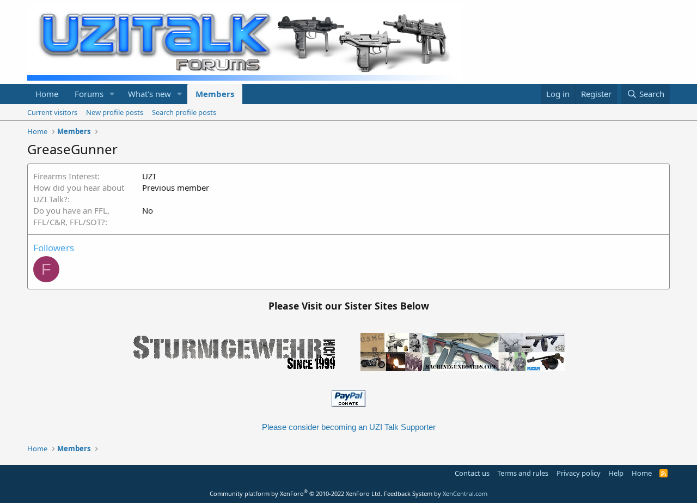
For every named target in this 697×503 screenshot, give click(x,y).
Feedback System (408, 493)
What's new (149, 93)
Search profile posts (184, 112)
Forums (89, 93)
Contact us (472, 473)
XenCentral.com (465, 493)
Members (214, 93)
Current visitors (52, 112)
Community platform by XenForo (296, 493)
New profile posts (114, 112)
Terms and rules (522, 473)
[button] (112, 94)
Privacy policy (579, 473)
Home (46, 93)
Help (615, 473)
